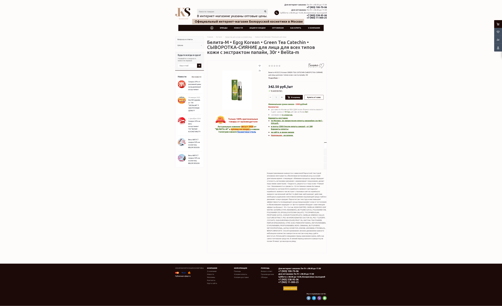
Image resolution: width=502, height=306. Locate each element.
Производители (267, 274)
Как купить (295, 28)
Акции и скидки (257, 28)
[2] (272, 66)
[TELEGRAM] (314, 298)
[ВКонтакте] (309, 298)
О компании (314, 28)
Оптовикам (278, 28)
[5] (279, 66)
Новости (238, 28)
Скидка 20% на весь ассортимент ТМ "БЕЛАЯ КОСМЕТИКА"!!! (194, 126)
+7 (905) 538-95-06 (317, 15)
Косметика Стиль (246, 132)
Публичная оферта (182, 276)
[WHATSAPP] (325, 298)
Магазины (211, 277)
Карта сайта (212, 283)
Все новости (196, 77)
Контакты (211, 280)
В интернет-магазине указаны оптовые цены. (232, 16)
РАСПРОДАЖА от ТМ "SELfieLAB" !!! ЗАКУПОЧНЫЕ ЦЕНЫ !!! (194, 105)
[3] (274, 66)
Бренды (223, 28)
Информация (240, 268)
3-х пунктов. (287, 115)
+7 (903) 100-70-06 (317, 7)
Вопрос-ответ (266, 271)
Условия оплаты (240, 274)
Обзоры (264, 277)
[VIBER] (319, 298)
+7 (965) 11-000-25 (317, 17)
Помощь (265, 268)
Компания (212, 268)
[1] (269, 66)
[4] (277, 66)
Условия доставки (241, 277)
